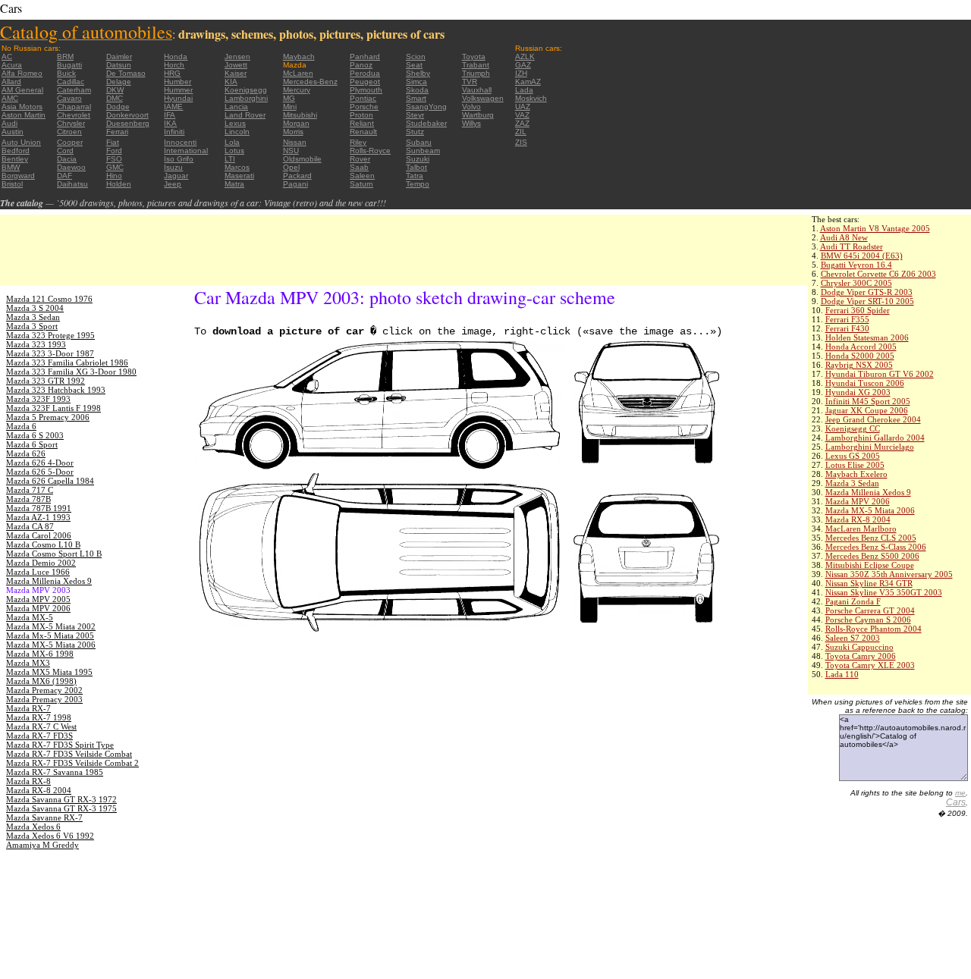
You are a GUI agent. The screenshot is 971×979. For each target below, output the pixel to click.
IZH (521, 73)
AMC (10, 98)
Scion (416, 56)
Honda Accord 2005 (861, 346)
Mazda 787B (28, 499)
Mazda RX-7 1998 (38, 717)
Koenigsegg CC (852, 428)
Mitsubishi (300, 115)
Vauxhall (477, 90)
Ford (114, 150)
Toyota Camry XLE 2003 (870, 665)
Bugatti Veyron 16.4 (856, 264)
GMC (115, 167)
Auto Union (21, 142)
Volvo (471, 106)
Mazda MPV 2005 (38, 599)
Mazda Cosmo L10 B (43, 544)
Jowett (236, 65)
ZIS (521, 142)
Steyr (415, 115)
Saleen (362, 175)
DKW (115, 90)
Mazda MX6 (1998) (41, 681)
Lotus (234, 150)
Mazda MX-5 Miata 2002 (51, 626)
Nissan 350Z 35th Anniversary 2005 (889, 574)
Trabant (475, 65)
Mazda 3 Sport (32, 326)
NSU (291, 150)
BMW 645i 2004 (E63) (862, 255)
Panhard (365, 56)
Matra (234, 184)
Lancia (236, 106)
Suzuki (417, 159)
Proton (361, 115)
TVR (469, 81)
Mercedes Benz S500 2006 (872, 555)
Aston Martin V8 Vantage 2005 (875, 228)
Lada (524, 90)
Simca (416, 81)
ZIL (520, 131)
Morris (293, 131)
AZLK (525, 56)
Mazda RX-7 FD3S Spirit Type (60, 744)
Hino (114, 175)
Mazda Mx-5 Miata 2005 (50, 635)
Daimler (119, 56)
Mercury (296, 90)
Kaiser (236, 73)
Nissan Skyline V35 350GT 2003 (883, 592)
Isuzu (173, 167)
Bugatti (69, 65)
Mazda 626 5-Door (40, 471)
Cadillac (70, 81)
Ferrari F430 (847, 328)
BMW (11, 167)
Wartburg (478, 115)
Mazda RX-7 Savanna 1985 (54, 772)
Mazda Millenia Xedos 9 (868, 492)
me (960, 793)
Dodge (118, 106)
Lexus (235, 123)
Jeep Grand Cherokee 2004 (873, 419)
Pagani (295, 184)
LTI (230, 159)
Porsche (364, 106)
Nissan (294, 142)
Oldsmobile (302, 159)
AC (7, 56)
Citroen (69, 131)
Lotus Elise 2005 (855, 464)
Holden (118, 184)
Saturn (361, 184)
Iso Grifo (178, 159)
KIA (231, 81)
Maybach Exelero (856, 474)
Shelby (418, 73)
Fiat (112, 142)
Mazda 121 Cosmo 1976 (49, 298)
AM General (22, 90)
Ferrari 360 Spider (857, 310)
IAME (173, 106)
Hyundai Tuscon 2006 (864, 383)
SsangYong (426, 106)
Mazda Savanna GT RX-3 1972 (61, 799)
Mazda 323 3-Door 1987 (50, 353)
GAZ (523, 65)
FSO (114, 159)
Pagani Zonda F (853, 601)
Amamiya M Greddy (42, 844)
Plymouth (366, 90)
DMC (114, 98)
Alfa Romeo (22, 73)
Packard (297, 175)
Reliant (362, 123)
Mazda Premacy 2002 (44, 690)
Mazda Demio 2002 (41, 562)
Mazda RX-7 (28, 708)
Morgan (296, 123)
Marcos (237, 167)
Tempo (417, 184)
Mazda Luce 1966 (38, 571)
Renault (363, 131)
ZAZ (522, 123)
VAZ (522, 115)
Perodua (365, 73)
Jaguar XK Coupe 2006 (866, 410)
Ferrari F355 (847, 319)
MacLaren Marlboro (861, 528)
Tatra (414, 175)
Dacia (67, 159)
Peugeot (365, 81)
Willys (471, 123)
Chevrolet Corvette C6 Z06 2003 (878, 273)
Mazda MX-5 (29, 617)
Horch (174, 65)
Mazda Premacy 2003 (44, 699)
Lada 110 (842, 674)
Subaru (419, 142)
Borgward (18, 175)
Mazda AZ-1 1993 (38, 517)
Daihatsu (72, 184)
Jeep (172, 184)
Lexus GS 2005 (852, 455)
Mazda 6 (21, 426)
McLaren (298, 73)
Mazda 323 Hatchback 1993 (55, 389)
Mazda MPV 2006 (857, 501)
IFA (169, 115)
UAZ (522, 106)
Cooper (70, 142)
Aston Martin (24, 115)
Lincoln (237, 131)
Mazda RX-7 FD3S (39, 735)
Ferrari (117, 131)
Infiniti (174, 131)
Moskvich (531, 98)
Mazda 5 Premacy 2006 (48, 417)
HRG (172, 73)
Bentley (15, 159)
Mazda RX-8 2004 (858, 519)
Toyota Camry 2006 (860, 656)
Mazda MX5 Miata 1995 (49, 671)
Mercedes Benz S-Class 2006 (875, 546)
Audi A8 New (844, 237)
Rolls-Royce (370, 150)
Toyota (474, 56)
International (186, 150)
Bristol (12, 184)
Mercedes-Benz (310, 81)
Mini (290, 106)
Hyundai (178, 98)
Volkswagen (483, 98)
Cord (65, 150)
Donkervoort (127, 115)
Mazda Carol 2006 (38, 535)
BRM (65, 56)
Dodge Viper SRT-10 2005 (867, 301)
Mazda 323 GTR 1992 (45, 380)
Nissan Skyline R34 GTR (869, 583)
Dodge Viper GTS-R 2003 (867, 292)
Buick (66, 73)
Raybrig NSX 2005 (859, 364)
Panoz (361, 65)
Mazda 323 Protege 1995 (50, 335)
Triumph (476, 73)
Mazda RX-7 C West (41, 726)
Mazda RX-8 (28, 781)
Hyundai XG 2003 (858, 392)
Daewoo (71, 167)
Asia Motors (22, 106)
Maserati (239, 175)
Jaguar (176, 175)
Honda (175, 56)
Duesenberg (127, 123)
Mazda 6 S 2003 (35, 435)
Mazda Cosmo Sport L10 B (54, 553)
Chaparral (74, 106)
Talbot (416, 167)
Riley (358, 142)
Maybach (299, 56)
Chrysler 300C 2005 (856, 282)
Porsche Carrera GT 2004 (870, 610)
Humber (177, 81)
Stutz (415, 131)
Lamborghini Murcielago (869, 446)
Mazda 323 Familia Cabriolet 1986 (67, 362)
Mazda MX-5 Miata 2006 (870, 510)
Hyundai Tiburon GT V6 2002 (879, 373)
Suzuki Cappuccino (859, 646)
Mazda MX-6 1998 (40, 653)
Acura (12, 65)
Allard (11, 81)
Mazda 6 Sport (32, 444)
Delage (118, 81)
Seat (414, 65)
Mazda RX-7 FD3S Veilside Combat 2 (72, 762)
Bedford (16, 150)
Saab (359, 167)
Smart (416, 98)
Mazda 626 (26, 453)
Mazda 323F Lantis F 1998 (53, 408)
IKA (170, 123)
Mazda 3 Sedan (852, 483)
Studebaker (426, 123)
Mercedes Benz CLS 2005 (870, 537)
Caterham (74, 90)
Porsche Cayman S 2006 (868, 619)
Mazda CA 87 (30, 526)
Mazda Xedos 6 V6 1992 (50, 835)
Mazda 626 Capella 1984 (50, 480)
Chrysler (71, 123)
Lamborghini (246, 98)
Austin (13, 131)
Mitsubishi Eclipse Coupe (869, 565)
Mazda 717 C (29, 489)
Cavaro (69, 98)
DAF (64, 175)
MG (289, 98)
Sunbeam (423, 150)
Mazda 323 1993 (36, 344)
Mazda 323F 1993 (38, 398)
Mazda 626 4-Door (40, 462)
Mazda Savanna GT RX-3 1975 (61, 808)
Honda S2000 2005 (859, 355)
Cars (956, 802)
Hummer (178, 90)
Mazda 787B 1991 (38, 508)
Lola (232, 142)
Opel (291, 167)
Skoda (417, 90)
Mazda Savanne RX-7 (44, 817)
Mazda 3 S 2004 (35, 307)
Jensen (237, 56)
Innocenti (180, 142)
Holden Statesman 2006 (867, 337)
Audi (9, 123)
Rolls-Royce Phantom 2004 (873, 628)
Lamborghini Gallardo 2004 (875, 437)
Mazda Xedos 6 (33, 826)
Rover (360, 159)
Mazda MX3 (28, 662)
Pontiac (363, 98)
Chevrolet (73, 115)
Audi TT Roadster (851, 246)
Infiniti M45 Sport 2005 (867, 401)
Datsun (118, 65)
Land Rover (245, 115)
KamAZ (528, 81)
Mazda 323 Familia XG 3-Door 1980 (71, 371)
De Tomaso (126, 73)
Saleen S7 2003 (852, 637)
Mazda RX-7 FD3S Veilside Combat (69, 753)
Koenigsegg (246, 90)
